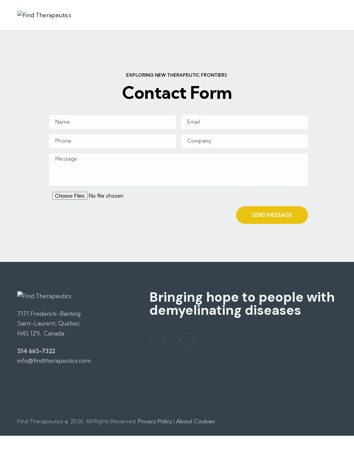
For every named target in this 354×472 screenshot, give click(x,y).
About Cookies (195, 421)
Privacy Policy (156, 421)
